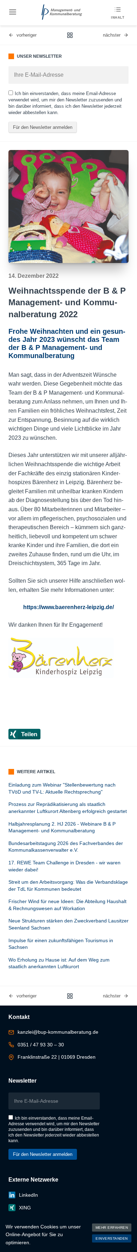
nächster (111, 35)
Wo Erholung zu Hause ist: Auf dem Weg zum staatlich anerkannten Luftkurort (59, 963)
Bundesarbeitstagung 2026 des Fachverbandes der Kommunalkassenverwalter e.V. (65, 846)
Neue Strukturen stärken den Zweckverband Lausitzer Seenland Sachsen (68, 924)
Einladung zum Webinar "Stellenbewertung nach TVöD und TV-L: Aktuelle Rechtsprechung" (62, 788)
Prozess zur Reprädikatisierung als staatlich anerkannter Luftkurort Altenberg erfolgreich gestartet (67, 807)
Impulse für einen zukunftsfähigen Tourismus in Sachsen (60, 944)
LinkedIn (28, 1195)
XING (25, 1207)
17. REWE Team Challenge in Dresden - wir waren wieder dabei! (64, 866)
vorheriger (27, 35)
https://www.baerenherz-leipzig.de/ (68, 607)
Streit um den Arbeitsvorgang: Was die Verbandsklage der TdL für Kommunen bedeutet (68, 885)
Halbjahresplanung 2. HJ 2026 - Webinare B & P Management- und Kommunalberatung (62, 827)
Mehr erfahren (112, 1227)
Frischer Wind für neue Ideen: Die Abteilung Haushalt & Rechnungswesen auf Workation (67, 905)
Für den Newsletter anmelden (42, 127)
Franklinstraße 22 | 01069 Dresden (57, 1057)
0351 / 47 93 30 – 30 (41, 1044)
